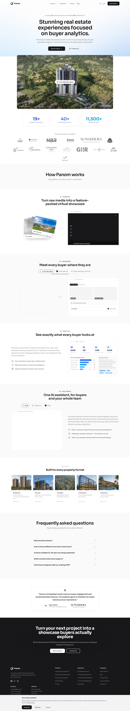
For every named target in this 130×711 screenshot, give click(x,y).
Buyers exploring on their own (81, 271)
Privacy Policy (104, 677)
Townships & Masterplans (85, 677)
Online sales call (62, 271)
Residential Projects (83, 671)
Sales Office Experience (62, 671)
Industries (63, 3)
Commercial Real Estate (84, 681)
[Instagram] (18, 681)
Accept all (27, 707)
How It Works (59, 681)
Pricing (72, 3)
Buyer (25, 405)
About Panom (104, 671)
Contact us (75, 49)
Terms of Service (105, 681)
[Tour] (71, 226)
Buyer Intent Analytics (61, 677)
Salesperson (36, 405)
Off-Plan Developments (84, 674)
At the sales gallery (46, 271)
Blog (78, 3)
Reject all (37, 707)
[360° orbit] (71, 222)
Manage (48, 707)
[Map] (71, 232)
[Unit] (71, 235)
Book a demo (55, 49)
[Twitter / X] (14, 681)
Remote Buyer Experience (62, 674)
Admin (48, 405)
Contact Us (73, 651)
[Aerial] (71, 229)
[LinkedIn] (11, 681)
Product (52, 3)
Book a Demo (113, 3)
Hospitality (81, 684)
